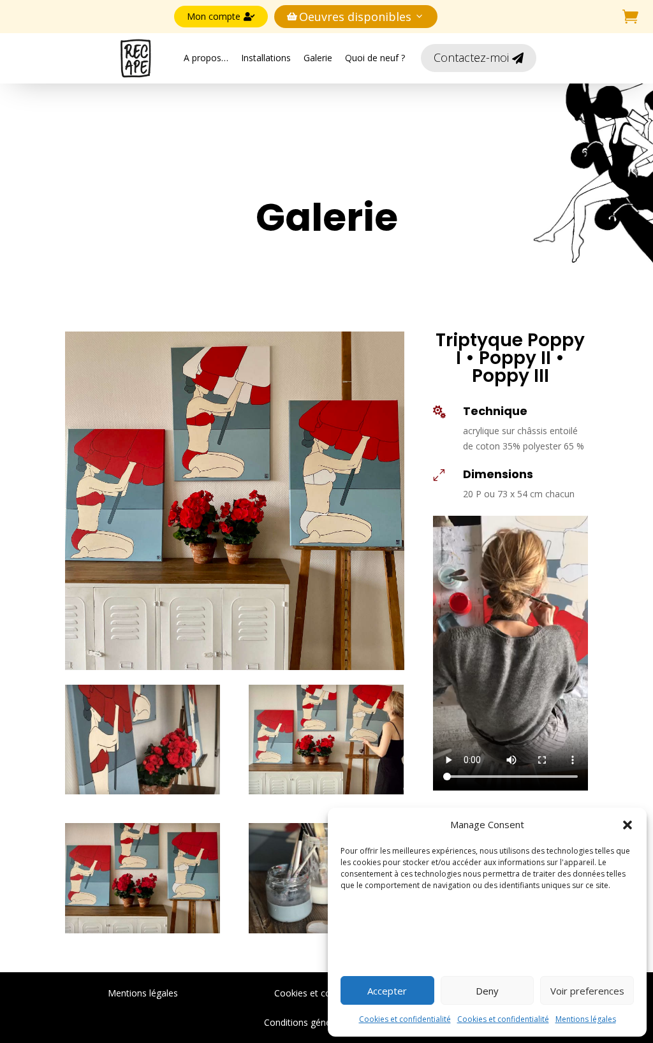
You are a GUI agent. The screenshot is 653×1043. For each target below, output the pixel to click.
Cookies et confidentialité (405, 1019)
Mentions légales (585, 1019)
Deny (487, 990)
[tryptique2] (326, 791)
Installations (266, 58)
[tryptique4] (326, 930)
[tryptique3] (142, 930)
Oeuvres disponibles (349, 16)
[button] (627, 825)
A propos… (206, 58)
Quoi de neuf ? (375, 58)
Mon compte (221, 16)
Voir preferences (587, 990)
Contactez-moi (479, 57)
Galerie (318, 58)
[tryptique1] (142, 791)
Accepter (387, 990)
